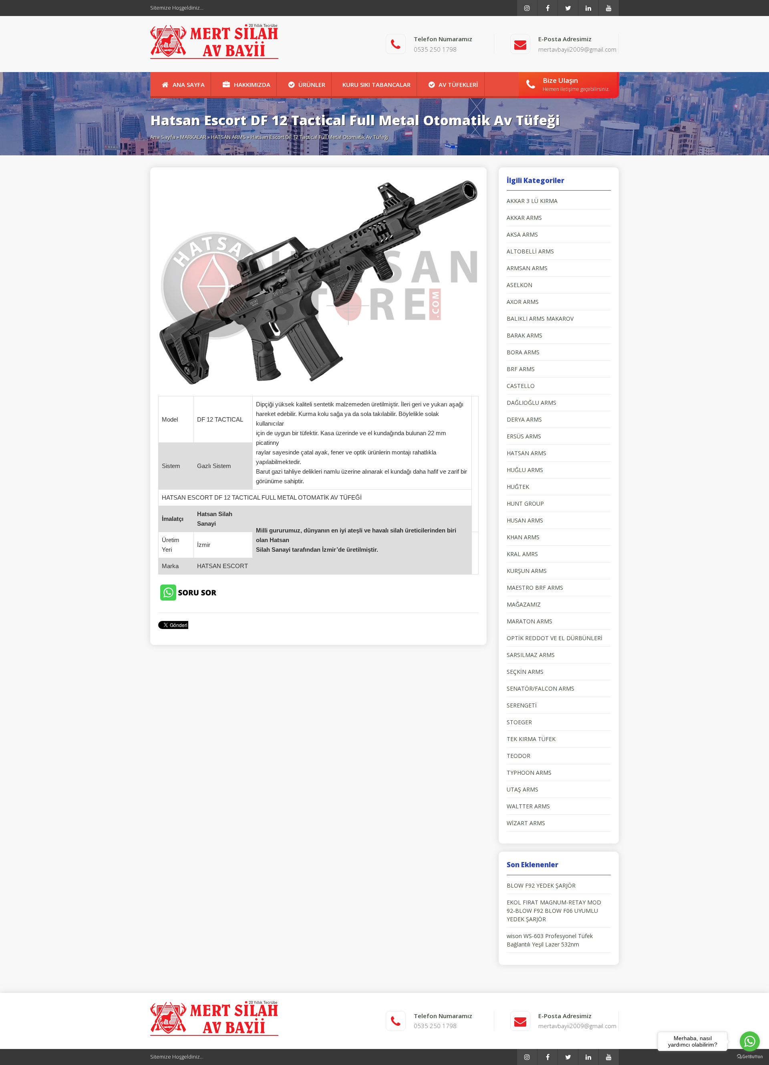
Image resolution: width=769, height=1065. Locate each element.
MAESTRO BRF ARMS (535, 587)
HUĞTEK (518, 486)
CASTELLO (521, 386)
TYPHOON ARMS (529, 772)
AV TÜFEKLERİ (458, 84)
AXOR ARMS (523, 301)
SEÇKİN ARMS (525, 671)
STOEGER (519, 722)
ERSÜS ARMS (524, 436)
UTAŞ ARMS (522, 789)
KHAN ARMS (523, 537)
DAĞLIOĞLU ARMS (531, 402)
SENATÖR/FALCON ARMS (540, 688)
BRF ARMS (521, 369)
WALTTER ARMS (528, 806)
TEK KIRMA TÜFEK (531, 739)
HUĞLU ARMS (525, 470)
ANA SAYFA (189, 84)
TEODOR (518, 756)
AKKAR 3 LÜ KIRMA (532, 201)
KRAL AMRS (522, 554)
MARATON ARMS (529, 621)
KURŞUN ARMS (527, 571)
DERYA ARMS (524, 419)
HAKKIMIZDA (252, 84)
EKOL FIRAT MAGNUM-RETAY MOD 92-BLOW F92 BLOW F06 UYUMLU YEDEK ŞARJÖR (554, 910)
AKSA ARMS (522, 234)
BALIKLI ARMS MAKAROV (540, 318)
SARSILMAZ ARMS (531, 655)
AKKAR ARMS (524, 217)
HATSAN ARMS (228, 137)
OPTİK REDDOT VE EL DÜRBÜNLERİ (554, 638)
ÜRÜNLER (311, 84)
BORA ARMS (523, 352)
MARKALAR (193, 137)
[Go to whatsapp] (750, 1041)
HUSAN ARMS (525, 520)
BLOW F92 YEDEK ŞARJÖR (541, 885)
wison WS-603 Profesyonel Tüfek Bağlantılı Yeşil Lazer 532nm (550, 940)
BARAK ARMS (524, 335)
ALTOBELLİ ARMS (530, 251)
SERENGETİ (522, 705)
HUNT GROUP (525, 503)
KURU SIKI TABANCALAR (376, 84)
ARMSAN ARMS (527, 268)
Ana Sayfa (162, 137)
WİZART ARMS (526, 823)
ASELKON (519, 285)
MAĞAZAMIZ (524, 604)
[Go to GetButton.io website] (750, 1056)
